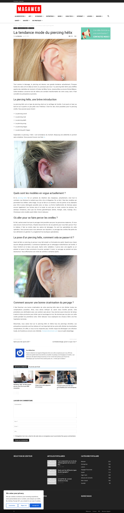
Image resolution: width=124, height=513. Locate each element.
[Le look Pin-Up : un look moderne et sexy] (51, 481)
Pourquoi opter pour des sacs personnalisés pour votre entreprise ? (66, 387)
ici (44, 137)
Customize (12, 505)
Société (25, 20)
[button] (108, 16)
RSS (99, 511)
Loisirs (89, 16)
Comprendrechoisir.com (49, 331)
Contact (94, 511)
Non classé (31, 28)
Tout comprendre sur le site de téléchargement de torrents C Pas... (67, 462)
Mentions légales (106, 511)
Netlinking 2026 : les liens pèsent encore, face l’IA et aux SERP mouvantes (22, 386)
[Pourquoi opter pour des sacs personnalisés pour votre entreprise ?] (67, 377)
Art (30, 16)
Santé (17, 20)
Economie (38, 16)
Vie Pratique (36, 20)
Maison (98, 16)
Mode (60, 16)
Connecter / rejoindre (19, 1)
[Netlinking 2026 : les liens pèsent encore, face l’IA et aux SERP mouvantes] (23, 377)
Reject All (24, 505)
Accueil (15, 25)
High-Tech (69, 16)
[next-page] (17, 393)
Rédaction (88, 511)
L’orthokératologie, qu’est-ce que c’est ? (65, 342)
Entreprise (50, 16)
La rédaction (19, 36)
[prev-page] (15, 393)
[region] (24, 499)
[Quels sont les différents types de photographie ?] (51, 472)
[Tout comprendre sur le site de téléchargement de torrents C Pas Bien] (51, 463)
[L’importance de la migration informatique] (45, 377)
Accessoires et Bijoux (29, 25)
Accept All (35, 505)
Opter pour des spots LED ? (22, 342)
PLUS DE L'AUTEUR (34, 367)
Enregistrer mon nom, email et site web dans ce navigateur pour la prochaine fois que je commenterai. (45, 436)
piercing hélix (22, 198)
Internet (80, 16)
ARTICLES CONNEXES (21, 367)
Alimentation (20, 16)
